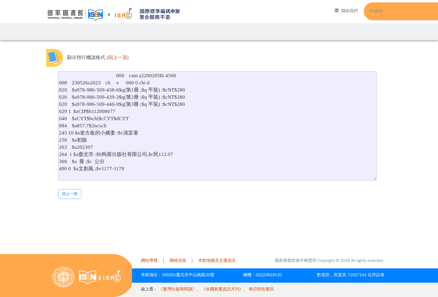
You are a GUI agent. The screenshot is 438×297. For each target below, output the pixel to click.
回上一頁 (117, 57)
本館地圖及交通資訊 (217, 260)
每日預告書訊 (261, 289)
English (376, 10)
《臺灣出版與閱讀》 (177, 289)
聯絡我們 (349, 10)
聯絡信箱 (178, 260)
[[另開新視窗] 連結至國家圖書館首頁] (63, 276)
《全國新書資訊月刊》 (222, 289)
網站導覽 (149, 260)
